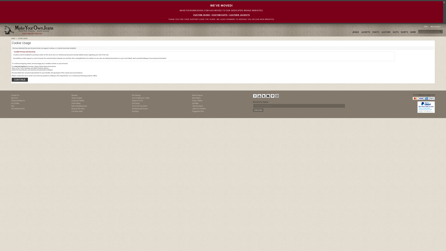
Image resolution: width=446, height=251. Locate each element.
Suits (395, 32)
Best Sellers (196, 98)
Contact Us (15, 95)
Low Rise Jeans (77, 111)
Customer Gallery (78, 101)
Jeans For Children (199, 109)
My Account (435, 27)
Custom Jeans (201, 15)
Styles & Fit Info (137, 101)
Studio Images (77, 98)
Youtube (259, 96)
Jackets (365, 32)
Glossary (135, 111)
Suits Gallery (76, 103)
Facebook (255, 96)
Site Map (195, 103)
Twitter (264, 96)
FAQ (12, 106)
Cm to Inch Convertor (140, 106)
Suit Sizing (135, 103)
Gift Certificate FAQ (18, 109)
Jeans (355, 32)
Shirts (404, 32)
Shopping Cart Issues (140, 109)
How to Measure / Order (140, 98)
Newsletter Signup (260, 102)
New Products (197, 95)
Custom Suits (220, 15)
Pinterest (272, 96)
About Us (14, 98)
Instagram (277, 96)
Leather (386, 32)
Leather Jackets (239, 15)
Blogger (268, 96)
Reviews (75, 95)
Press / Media (197, 101)
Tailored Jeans (197, 106)
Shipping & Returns (18, 101)
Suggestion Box (198, 111)
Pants (375, 32)
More (413, 32)
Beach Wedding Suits (79, 106)
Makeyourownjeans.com (426, 95)
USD (425, 27)
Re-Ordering (136, 95)
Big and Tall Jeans (78, 109)
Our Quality (15, 103)
